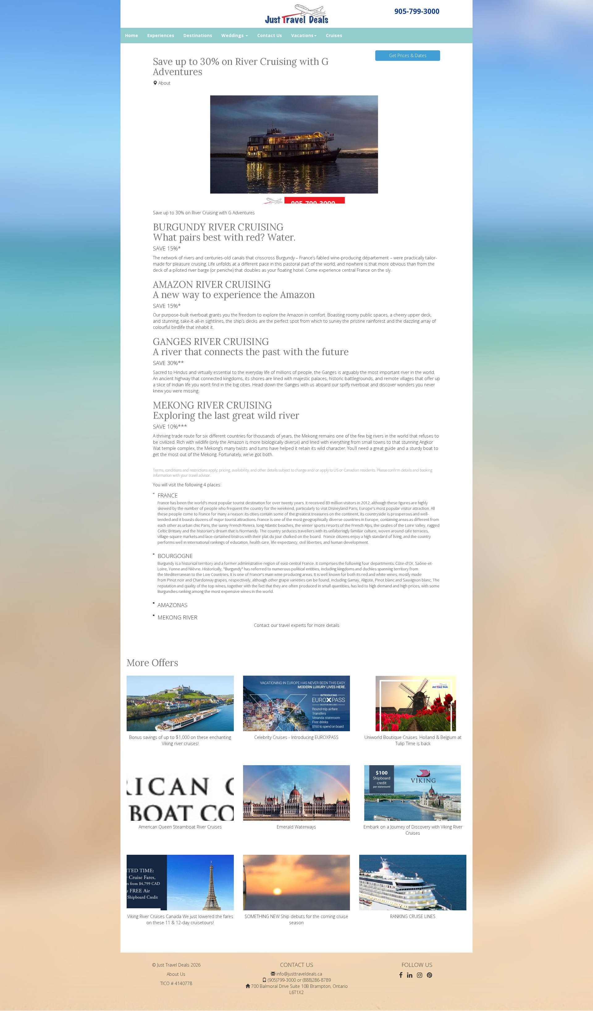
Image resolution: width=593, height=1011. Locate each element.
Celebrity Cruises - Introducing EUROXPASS (296, 737)
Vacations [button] (302, 35)
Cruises (334, 35)
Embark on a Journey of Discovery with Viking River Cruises (413, 830)
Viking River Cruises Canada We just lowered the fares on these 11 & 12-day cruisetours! (180, 919)
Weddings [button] (233, 35)
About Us (176, 974)
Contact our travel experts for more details (296, 625)
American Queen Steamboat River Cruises (180, 827)
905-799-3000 (416, 11)
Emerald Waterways (296, 827)
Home (131, 35)
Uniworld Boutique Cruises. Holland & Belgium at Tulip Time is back (412, 740)
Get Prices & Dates (408, 55)
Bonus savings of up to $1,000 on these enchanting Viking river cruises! (180, 740)
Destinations (197, 35)
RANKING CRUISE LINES (412, 916)
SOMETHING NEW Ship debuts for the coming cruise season (296, 919)
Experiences (160, 35)
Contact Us (269, 35)
